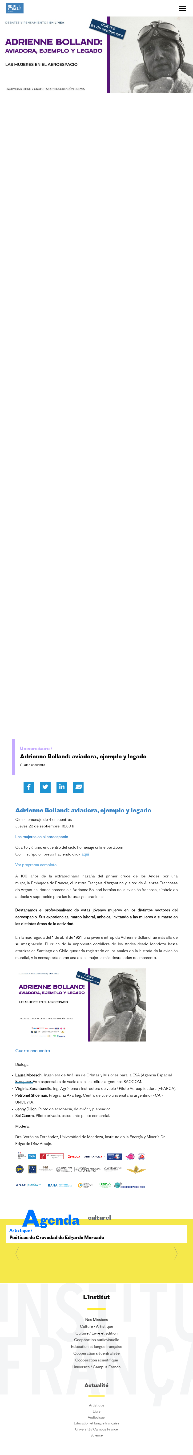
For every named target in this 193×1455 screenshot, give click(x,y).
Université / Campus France (96, 1367)
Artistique (96, 1405)
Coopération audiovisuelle (96, 1340)
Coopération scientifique (96, 1360)
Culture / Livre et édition (96, 1333)
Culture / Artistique (96, 1326)
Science (97, 1439)
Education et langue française (96, 1347)
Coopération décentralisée (96, 1354)
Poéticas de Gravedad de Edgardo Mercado (56, 1238)
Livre (96, 1412)
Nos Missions (96, 1320)
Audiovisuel (97, 1419)
